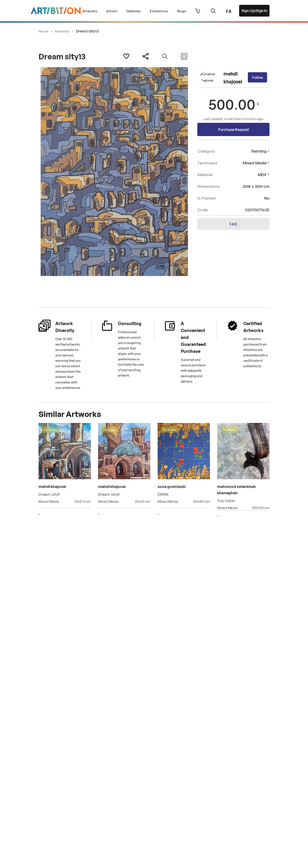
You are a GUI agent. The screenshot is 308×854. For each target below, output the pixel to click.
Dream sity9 (49, 494)
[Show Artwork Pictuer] (165, 56)
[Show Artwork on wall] (184, 56)
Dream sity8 (109, 494)
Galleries (133, 11)
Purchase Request (233, 129)
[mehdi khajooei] (210, 77)
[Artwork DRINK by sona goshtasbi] (184, 452)
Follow (257, 77)
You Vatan (226, 500)
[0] (197, 10)
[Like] (126, 56)
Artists (111, 11)
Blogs (181, 11)
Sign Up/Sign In (254, 10)
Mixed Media (254, 162)
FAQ (233, 224)
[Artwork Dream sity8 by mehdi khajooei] (124, 452)
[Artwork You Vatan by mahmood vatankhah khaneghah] (243, 452)
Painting (258, 150)
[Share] (146, 56)
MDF (262, 174)
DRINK (163, 494)
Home (43, 31)
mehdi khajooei (232, 77)
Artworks (89, 11)
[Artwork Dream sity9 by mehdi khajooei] (64, 452)
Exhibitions (159, 11)
